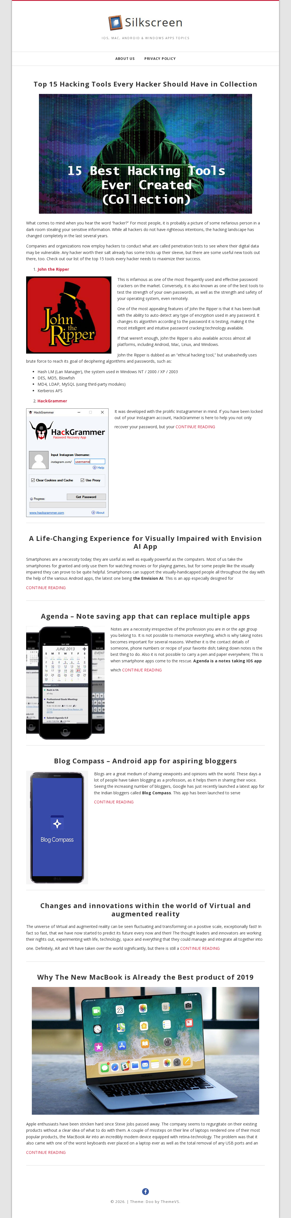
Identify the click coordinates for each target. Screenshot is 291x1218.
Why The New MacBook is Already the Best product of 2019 (145, 977)
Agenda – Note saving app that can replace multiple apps (145, 616)
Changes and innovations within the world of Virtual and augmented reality (145, 909)
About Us (125, 58)
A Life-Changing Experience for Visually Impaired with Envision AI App (145, 542)
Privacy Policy (160, 58)
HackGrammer (52, 401)
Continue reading (195, 427)
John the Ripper (53, 269)
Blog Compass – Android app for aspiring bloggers (145, 760)
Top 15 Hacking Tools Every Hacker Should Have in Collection (145, 84)
